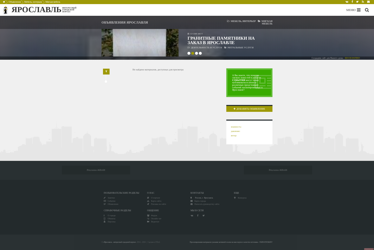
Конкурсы (242, 198)
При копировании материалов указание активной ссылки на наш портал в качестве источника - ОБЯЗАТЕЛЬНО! (231, 242)
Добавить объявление (251, 109)
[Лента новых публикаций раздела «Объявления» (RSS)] (363, 2)
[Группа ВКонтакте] (347, 2)
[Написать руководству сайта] (368, 2)
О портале (155, 198)
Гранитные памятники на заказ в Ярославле (221, 40)
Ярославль (37, 9)
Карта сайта (156, 201)
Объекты (111, 218)
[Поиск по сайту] (367, 10)
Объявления (15, 2)
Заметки (111, 198)
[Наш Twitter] (357, 2)
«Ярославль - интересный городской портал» (119, 242)
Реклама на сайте (158, 204)
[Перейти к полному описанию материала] (168, 42)
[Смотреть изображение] (112, 42)
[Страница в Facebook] (352, 2)
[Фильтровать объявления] (106, 72)
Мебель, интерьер (33, 2)
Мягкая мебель (52, 2)
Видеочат (155, 221)
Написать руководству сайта (206, 204)
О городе (112, 215)
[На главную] (6, 3)
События (111, 201)
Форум (154, 215)
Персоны (111, 221)
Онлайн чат (156, 218)
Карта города (200, 201)
